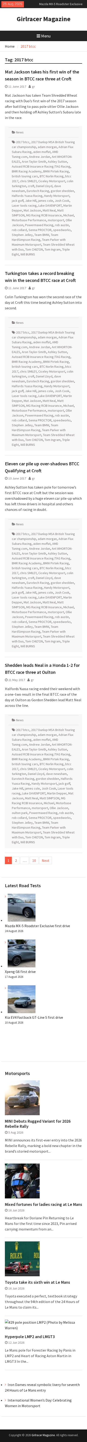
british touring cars (25, 176)
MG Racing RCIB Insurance (44, 215)
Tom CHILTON (34, 249)
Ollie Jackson (59, 808)
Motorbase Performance (29, 220)
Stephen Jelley (22, 235)
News (20, 132)
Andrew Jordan (39, 157)
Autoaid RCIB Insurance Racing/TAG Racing (41, 166)
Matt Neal (49, 210)
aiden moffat (42, 152)
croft (31, 186)
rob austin (62, 225)
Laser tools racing (24, 205)
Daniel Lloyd (44, 186)
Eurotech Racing (38, 191)
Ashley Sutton (57, 161)
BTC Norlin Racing (52, 176)
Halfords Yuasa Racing (27, 196)
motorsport (56, 220)
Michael (68, 215)
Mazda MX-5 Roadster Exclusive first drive (37, 925)
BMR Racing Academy (27, 171)
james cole (45, 200)
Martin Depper (57, 793)
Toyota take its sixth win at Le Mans (37, 1282)
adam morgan (47, 147)
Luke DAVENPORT (50, 205)
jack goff (17, 200)
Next (45, 860)
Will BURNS (27, 254)
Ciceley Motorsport (51, 181)
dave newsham (56, 774)
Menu (46, 36)
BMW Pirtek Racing (56, 171)
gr (33, 86)
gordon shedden (62, 191)
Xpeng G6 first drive (20, 971)
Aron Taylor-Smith (34, 161)
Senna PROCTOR (40, 230)
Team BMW (41, 235)
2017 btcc (22, 142)
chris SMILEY (28, 181)
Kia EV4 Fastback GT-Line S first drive (34, 1017)
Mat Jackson (32, 210)
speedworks (62, 230)
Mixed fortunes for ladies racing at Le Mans (43, 1204)
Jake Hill (30, 200)
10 (34, 860)
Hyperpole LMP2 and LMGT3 (30, 1336)
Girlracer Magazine (44, 19)
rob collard (19, 230)
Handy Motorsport (56, 196)
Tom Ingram (53, 249)
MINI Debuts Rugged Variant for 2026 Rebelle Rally (38, 1124)
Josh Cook (62, 200)
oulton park (20, 813)
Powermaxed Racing (39, 225)
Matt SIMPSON (49, 798)
